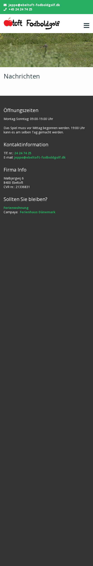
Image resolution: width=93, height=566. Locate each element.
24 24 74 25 (22, 153)
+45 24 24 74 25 (20, 9)
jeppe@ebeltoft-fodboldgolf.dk (34, 5)
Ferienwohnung (16, 208)
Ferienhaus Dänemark (38, 212)
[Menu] (85, 25)
